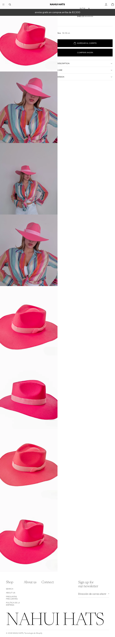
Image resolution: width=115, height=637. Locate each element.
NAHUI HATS (18, 633)
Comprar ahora (85, 52)
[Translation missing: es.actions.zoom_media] (29, 36)
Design (61, 77)
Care (60, 70)
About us (10, 593)
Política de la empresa (13, 604)
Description (63, 63)
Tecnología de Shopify (33, 633)
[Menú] (3, 4)
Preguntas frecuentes (12, 597)
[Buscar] (10, 4)
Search (9, 589)
